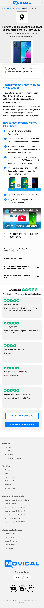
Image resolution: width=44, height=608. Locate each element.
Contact (7, 470)
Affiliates (8, 484)
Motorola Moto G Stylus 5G (15, 511)
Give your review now (22, 424)
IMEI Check (9, 451)
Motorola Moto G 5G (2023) (15, 522)
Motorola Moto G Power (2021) (16, 515)
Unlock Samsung (11, 537)
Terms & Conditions (34, 600)
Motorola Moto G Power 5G (15, 507)
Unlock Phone (10, 447)
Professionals (10, 481)
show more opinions (22, 416)
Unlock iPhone (10, 534)
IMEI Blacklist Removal (13, 458)
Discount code (10, 488)
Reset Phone (9, 454)
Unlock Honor (10, 548)
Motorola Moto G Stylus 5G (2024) (17, 500)
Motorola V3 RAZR (11, 504)
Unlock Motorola (11, 541)
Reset (10, 9)
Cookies (22, 602)
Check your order (11, 477)
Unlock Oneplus (10, 545)
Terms (25, 600)
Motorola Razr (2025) (12, 518)
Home (4, 9)
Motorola (18, 9)
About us (8, 473)
